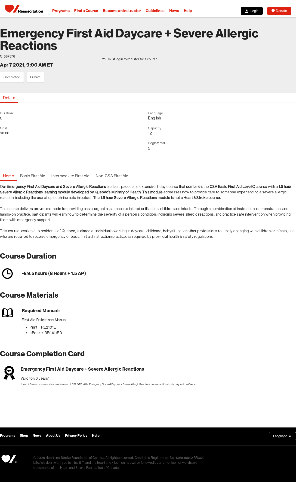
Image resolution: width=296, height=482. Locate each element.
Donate (281, 11)
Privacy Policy (76, 436)
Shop (24, 436)
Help (188, 11)
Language (284, 437)
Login (254, 11)
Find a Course (86, 11)
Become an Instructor (122, 11)
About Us (53, 436)
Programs (61, 11)
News (174, 11)
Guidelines (155, 11)
